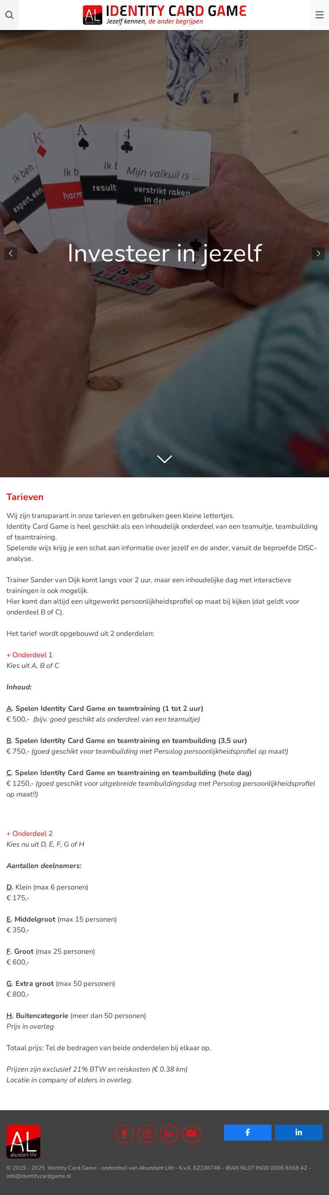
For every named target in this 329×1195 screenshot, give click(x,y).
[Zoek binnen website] (9, 15)
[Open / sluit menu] (319, 15)
